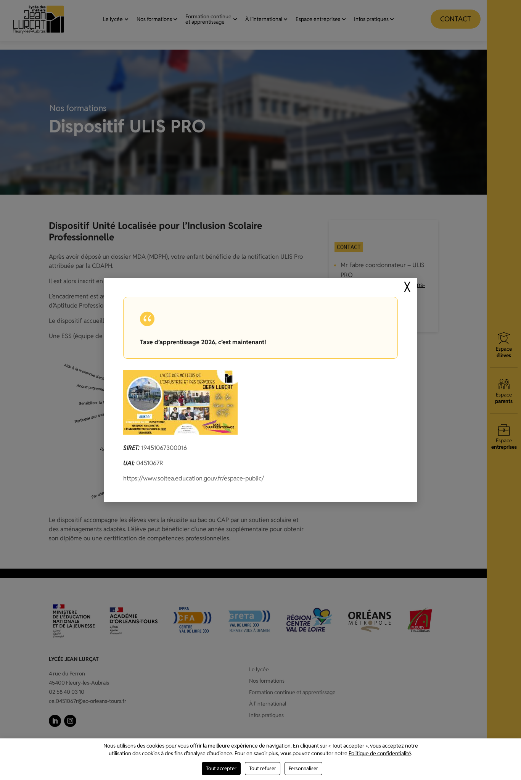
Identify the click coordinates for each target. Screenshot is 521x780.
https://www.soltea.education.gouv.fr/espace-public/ (193, 478)
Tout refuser (262, 768)
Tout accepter (221, 768)
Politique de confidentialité (380, 753)
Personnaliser (303, 768)
